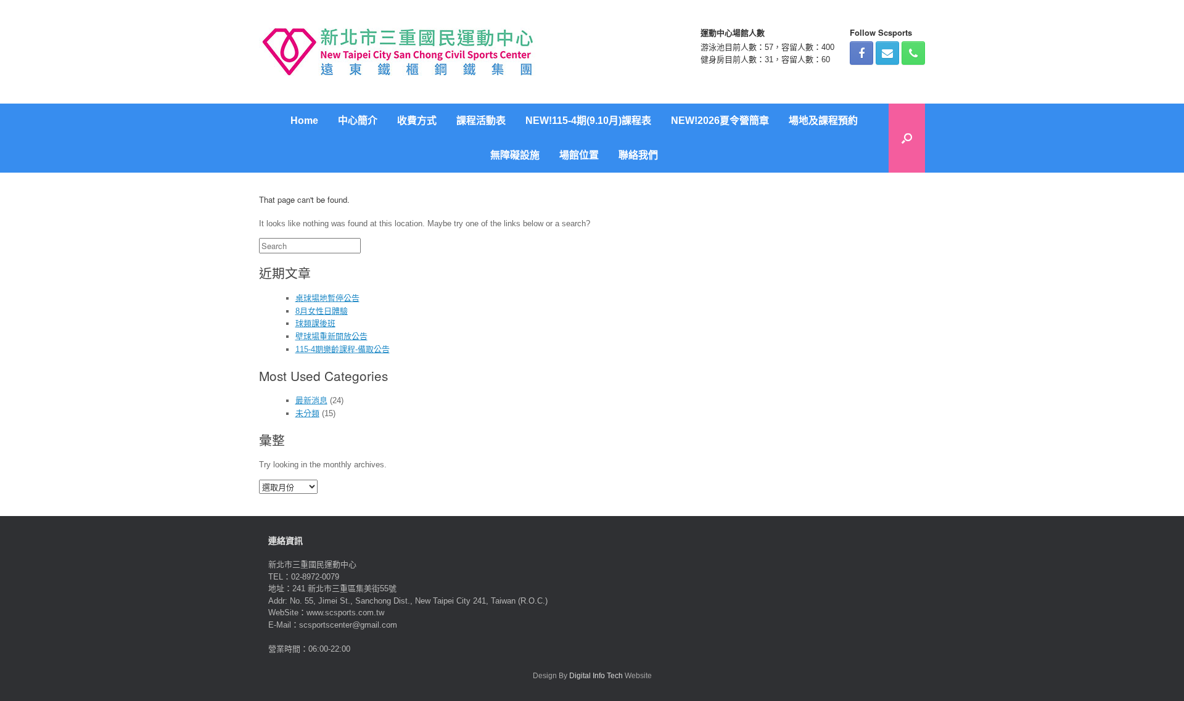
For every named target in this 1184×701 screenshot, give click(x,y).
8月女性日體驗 (321, 311)
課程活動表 (481, 120)
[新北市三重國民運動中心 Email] (887, 53)
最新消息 (311, 400)
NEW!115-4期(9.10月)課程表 (588, 120)
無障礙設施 (515, 155)
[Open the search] (907, 138)
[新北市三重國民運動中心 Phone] (913, 53)
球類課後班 (315, 323)
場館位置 (579, 155)
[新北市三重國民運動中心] (397, 52)
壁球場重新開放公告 (331, 336)
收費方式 (417, 120)
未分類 (307, 413)
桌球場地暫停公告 (327, 298)
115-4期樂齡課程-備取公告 (342, 349)
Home (304, 120)
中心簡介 (357, 120)
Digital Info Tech (596, 675)
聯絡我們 (638, 155)
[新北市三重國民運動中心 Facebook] (861, 53)
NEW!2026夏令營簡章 (720, 120)
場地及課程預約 (823, 120)
